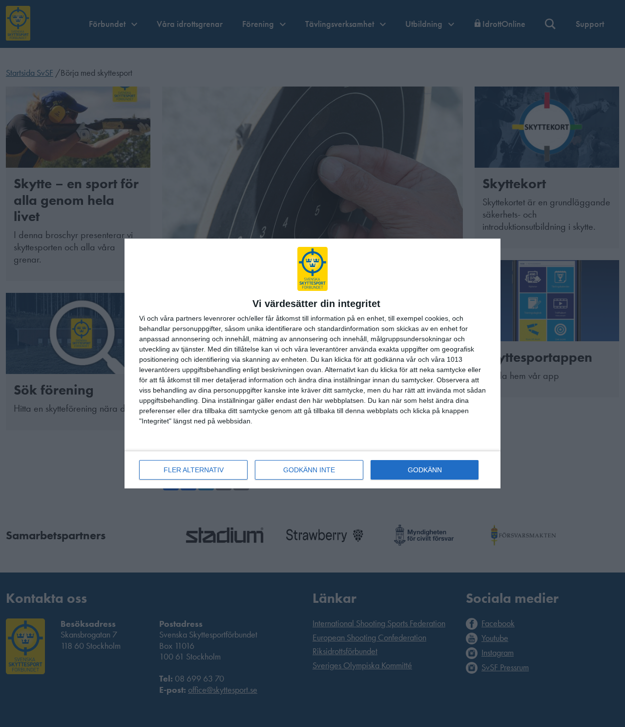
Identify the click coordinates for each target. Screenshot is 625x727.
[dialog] (312, 363)
